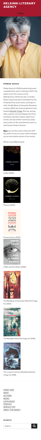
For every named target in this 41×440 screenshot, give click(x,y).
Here (5, 131)
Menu (22, 13)
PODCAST (7, 404)
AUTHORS (7, 396)
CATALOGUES (9, 401)
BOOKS (6, 398)
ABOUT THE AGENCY (12, 410)
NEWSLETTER (9, 407)
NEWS (6, 393)
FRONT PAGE (8, 390)
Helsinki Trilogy (16, 111)
